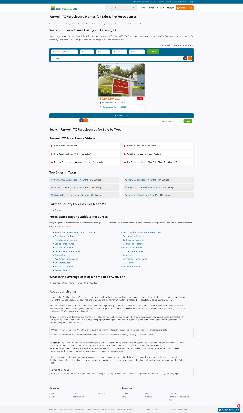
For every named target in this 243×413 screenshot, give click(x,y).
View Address (107, 102)
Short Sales (128, 255)
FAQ (147, 393)
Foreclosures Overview (133, 236)
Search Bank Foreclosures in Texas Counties (75, 232)
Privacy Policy (151, 409)
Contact (160, 7)
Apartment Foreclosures (66, 259)
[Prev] (185, 58)
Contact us (101, 393)
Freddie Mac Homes (64, 266)
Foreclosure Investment (66, 240)
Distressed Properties (133, 243)
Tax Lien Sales (61, 270)
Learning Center (175, 393)
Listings (150, 7)
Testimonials (78, 397)
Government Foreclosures (67, 251)
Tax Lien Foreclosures (133, 251)
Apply (153, 52)
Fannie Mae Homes (132, 266)
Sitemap (125, 393)
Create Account (185, 7)
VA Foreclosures (62, 262)
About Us (53, 393)
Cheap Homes (61, 255)
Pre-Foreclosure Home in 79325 (113, 107)
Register (52, 397)
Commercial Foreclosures (135, 259)
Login (171, 7)
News (124, 397)
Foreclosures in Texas (65, 236)
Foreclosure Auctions (65, 247)
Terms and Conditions (179, 409)
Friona (58, 210)
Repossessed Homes (132, 247)
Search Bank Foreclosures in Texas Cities (142, 232)
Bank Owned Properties (134, 240)
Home (142, 7)
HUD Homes (128, 262)
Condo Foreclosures (64, 243)
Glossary (148, 397)
